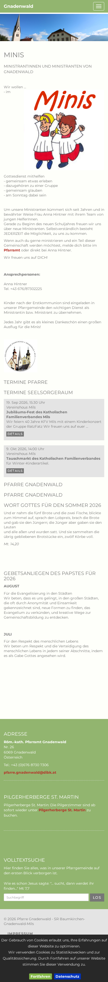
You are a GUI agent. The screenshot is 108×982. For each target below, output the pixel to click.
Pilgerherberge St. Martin (62, 810)
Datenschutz (67, 976)
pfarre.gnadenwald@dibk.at (30, 772)
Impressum (20, 934)
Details (15, 434)
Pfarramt (12, 250)
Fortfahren (40, 976)
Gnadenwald (18, 6)
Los (97, 897)
